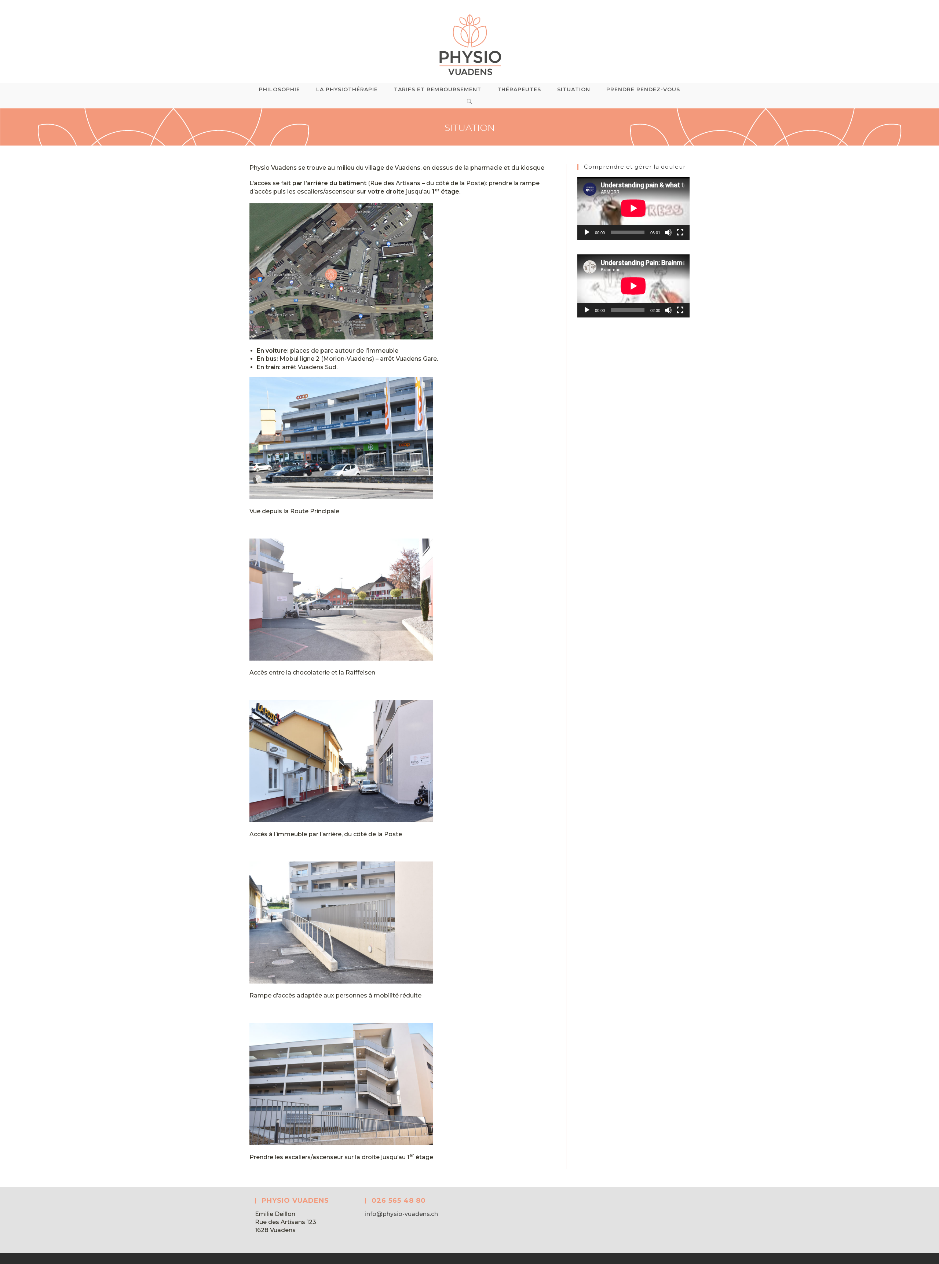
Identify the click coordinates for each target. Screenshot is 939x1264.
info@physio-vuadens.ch (401, 1213)
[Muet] (668, 232)
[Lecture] (587, 232)
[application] (633, 208)
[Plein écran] (680, 232)
